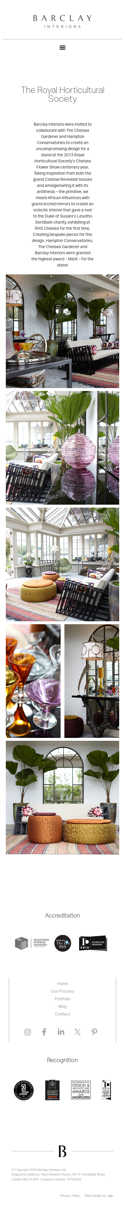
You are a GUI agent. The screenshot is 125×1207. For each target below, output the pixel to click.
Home (62, 984)
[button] (62, 47)
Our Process (62, 992)
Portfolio (62, 999)
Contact (62, 1014)
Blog (62, 1007)
